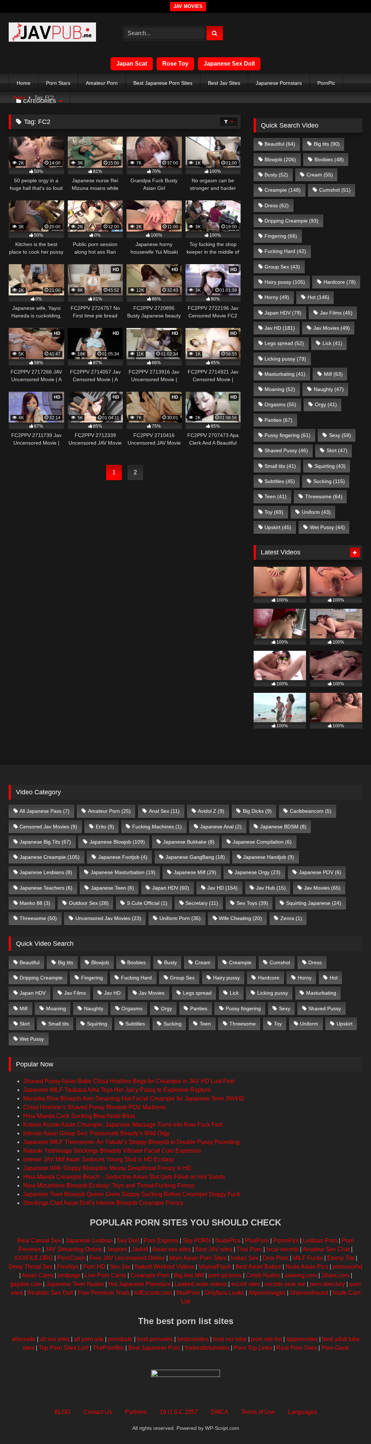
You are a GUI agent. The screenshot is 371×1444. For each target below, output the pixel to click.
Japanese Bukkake (188, 842)
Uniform (316, 512)
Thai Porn (249, 1249)
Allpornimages (266, 1293)
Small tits (280, 466)
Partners (136, 1412)
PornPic (326, 83)
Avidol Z (211, 811)
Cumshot (335, 190)
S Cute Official (147, 903)
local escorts (282, 1249)
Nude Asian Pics (306, 1267)
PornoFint (286, 1240)
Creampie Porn (150, 1275)
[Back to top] (349, 1422)
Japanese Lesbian (89, 1240)
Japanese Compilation (262, 842)
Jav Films (336, 313)
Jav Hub (271, 888)
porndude (120, 1339)
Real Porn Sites (296, 1348)
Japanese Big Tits (45, 842)
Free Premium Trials (104, 1293)
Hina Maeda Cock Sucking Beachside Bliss (79, 1116)
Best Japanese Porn (154, 1348)
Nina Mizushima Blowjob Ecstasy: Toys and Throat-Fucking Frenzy (109, 1185)
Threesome (323, 496)
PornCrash (71, 1258)
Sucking (329, 481)
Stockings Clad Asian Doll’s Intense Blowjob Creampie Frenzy (103, 1203)
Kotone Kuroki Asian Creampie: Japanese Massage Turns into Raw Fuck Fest (123, 1125)
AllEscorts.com (153, 1293)
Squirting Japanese (313, 903)
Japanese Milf (195, 872)
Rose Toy (175, 64)
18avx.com (335, 1275)
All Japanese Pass (45, 811)
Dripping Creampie (291, 221)
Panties (278, 420)
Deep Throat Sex (31, 1267)
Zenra (291, 918)
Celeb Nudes (263, 1275)
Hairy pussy (284, 282)
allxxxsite (24, 1339)
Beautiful (279, 144)
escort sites (245, 1284)
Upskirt (277, 527)
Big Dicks (257, 811)
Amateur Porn (102, 83)
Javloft (140, 1249)
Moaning (279, 389)
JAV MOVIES (188, 6)
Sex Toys (252, 903)
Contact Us (97, 1412)
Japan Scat (131, 64)
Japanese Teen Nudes (75, 1284)
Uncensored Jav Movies (108, 918)
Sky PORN (197, 1240)
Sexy (340, 435)
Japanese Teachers (46, 888)
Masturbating (284, 374)
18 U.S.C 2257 (179, 1412)
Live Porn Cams (105, 1275)
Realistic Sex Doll (50, 1293)
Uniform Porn (180, 918)
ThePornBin (108, 1348)
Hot (318, 297)
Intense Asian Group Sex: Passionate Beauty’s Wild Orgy (96, 1133)
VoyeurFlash (215, 1267)
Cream (320, 175)
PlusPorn (257, 1240)
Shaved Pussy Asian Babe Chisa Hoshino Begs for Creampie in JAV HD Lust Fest (128, 1081)
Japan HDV (282, 313)
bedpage (70, 1275)
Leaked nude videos (201, 1284)
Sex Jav (120, 1267)
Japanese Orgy (257, 872)
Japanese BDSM (283, 826)
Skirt (336, 450)
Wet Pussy (327, 527)
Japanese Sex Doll (229, 64)
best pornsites (155, 1339)
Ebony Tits (340, 1258)
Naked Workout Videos (164, 1267)
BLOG (62, 1412)
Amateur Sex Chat (326, 1249)
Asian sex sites (171, 1249)
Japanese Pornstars (279, 83)
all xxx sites (55, 1339)
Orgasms (280, 404)
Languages (302, 1412)
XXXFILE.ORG (33, 1258)
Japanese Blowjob (117, 842)
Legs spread (284, 343)
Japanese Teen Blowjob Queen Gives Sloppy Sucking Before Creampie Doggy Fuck (131, 1194)
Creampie (282, 190)
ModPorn (188, 1293)
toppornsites (302, 1339)
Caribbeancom (311, 811)
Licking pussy (285, 359)
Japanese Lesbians (46, 872)
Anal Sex (164, 811)
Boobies (329, 159)
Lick (332, 343)
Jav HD (279, 328)
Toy (273, 512)
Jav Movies (331, 328)
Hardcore (340, 282)
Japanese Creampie (50, 857)
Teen (275, 496)
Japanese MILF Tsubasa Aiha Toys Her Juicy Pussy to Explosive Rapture (117, 1090)
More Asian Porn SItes (197, 1258)
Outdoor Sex (89, 903)
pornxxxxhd (347, 1267)
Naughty (329, 389)
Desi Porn (275, 1258)
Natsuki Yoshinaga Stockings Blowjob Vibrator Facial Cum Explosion (112, 1151)
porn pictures (225, 1275)
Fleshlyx (68, 1267)
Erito (105, 826)
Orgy (326, 404)
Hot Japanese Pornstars (139, 1284)
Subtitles (279, 481)
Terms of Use (258, 1412)
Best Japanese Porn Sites (162, 83)
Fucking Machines (157, 826)
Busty (276, 175)
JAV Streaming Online (73, 1249)
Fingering (280, 236)
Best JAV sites (213, 1249)
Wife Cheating (240, 918)
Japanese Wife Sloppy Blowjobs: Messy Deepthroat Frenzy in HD (107, 1168)
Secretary (202, 903)
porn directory (327, 1284)
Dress (276, 205)
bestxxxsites (193, 1339)
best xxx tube (230, 1339)
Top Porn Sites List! (63, 1348)
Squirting (330, 466)
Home (23, 83)
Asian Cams (37, 1275)
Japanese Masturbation (123, 872)
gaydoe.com (26, 1284)
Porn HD (94, 1267)
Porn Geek (335, 1348)
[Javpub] (57, 33)
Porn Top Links (253, 1348)
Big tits (327, 144)
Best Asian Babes (258, 1267)
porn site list (266, 1339)
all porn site (89, 1339)
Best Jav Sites (224, 83)
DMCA (219, 1412)
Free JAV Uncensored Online (127, 1258)
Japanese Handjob (268, 857)
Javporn (117, 1249)
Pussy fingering (287, 435)
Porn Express (160, 1240)
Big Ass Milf (189, 1275)
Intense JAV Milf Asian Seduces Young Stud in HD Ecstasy (98, 1159)
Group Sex (282, 267)
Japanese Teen (112, 888)
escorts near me (284, 1284)
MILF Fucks (308, 1258)
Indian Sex (244, 1258)
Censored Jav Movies (48, 826)
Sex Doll (128, 1240)
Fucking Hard (285, 251)
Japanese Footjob (122, 857)
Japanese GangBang (195, 857)
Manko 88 (35, 903)
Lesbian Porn (320, 1240)
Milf (333, 374)
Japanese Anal (221, 826)
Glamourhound (309, 1293)
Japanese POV (320, 872)
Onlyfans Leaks (224, 1293)
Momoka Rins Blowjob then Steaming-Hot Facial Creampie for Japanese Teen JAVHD (134, 1098)
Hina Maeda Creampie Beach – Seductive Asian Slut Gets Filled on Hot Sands (124, 1177)
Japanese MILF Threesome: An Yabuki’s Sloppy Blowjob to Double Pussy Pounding (131, 1142)
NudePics (228, 1240)
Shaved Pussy (286, 450)
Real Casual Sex (39, 1240)
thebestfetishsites (207, 1348)
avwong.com (300, 1275)
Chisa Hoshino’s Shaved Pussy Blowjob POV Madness (94, 1107)
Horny (276, 297)
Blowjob (280, 159)
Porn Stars (58, 83)
